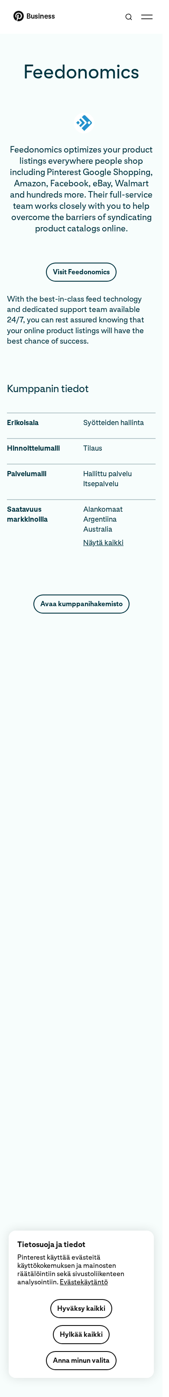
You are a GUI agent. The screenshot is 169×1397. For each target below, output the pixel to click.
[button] (119, 543)
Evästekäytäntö (84, 1282)
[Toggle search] (129, 17)
